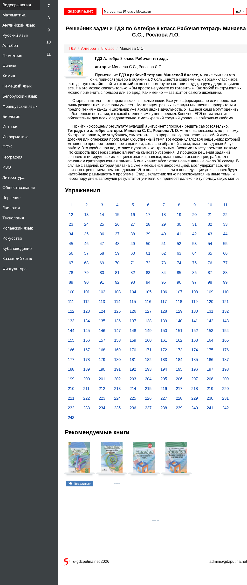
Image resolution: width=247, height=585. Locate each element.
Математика (13, 15)
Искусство (12, 238)
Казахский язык (17, 258)
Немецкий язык (16, 86)
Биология (11, 116)
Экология (11, 208)
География (12, 157)
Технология (13, 218)
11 (49, 54)
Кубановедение (17, 248)
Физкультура (14, 269)
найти (240, 11)
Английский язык (18, 25)
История (10, 126)
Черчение (11, 197)
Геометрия (12, 55)
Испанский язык (17, 228)
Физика (9, 66)
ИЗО (6, 167)
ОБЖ (7, 147)
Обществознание (18, 187)
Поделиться (82, 483)
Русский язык (15, 35)
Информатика (15, 137)
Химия (8, 76)
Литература (13, 177)
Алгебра (10, 45)
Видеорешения (16, 5)
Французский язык (19, 106)
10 (48, 42)
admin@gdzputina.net (228, 561)
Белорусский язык (19, 96)
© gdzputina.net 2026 (91, 561)
